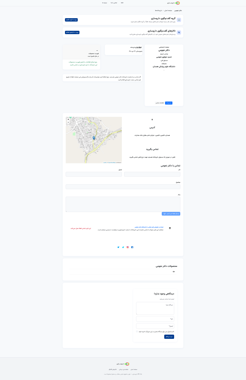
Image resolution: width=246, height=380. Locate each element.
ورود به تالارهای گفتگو (72, 32)
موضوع (178, 182)
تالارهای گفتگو (113, 369)
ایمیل (120, 170)
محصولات (169, 103)
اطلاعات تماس (160, 103)
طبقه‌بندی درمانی (123, 369)
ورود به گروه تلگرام (71, 20)
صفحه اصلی (168, 10)
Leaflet (104, 162)
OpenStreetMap (112, 162)
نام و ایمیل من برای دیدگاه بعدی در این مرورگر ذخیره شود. (156, 331)
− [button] (68, 122)
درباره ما (104, 3)
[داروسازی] (173, 3)
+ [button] (68, 119)
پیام (179, 195)
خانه (122, 3)
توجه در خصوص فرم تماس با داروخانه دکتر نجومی (149, 227)
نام (179, 170)
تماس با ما (114, 3)
